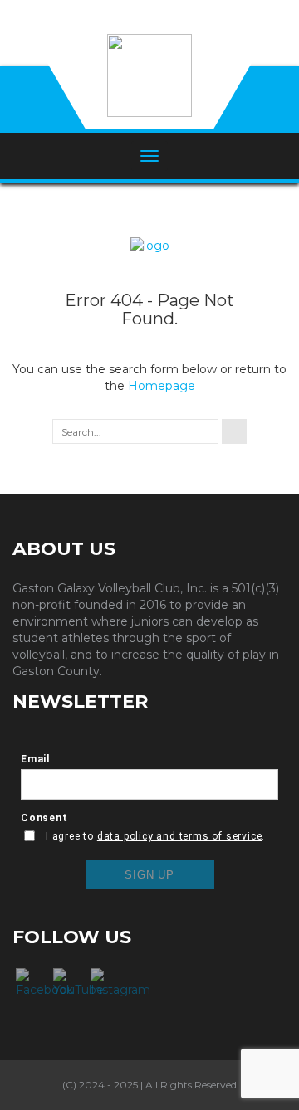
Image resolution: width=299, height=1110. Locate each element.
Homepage (161, 385)
